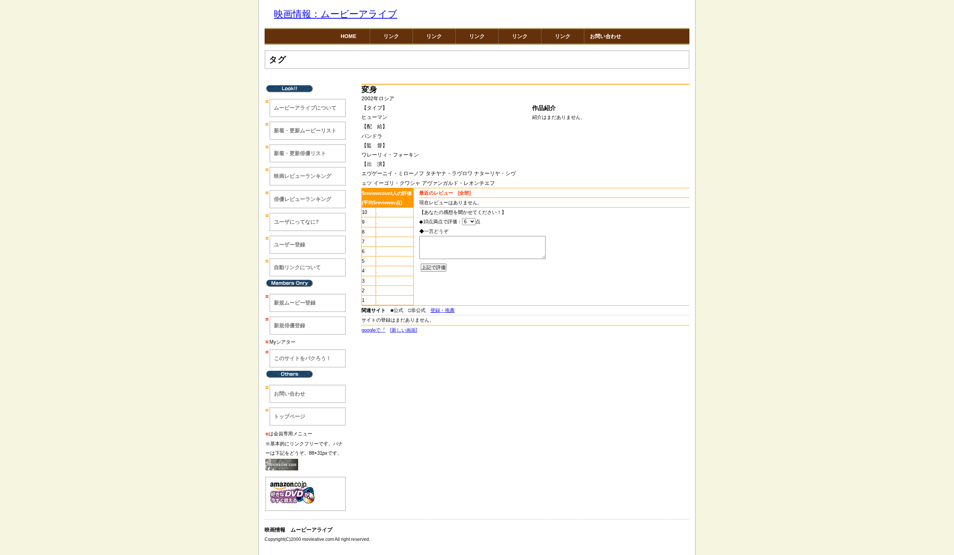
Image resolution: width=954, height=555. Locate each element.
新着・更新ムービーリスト (305, 130)
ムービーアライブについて (305, 108)
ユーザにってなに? (296, 222)
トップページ (289, 416)
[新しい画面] (403, 330)
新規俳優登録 (289, 325)
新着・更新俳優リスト (300, 153)
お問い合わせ (605, 36)
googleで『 (373, 330)
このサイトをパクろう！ (302, 358)
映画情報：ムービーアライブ (335, 14)
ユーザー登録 (289, 244)
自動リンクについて (297, 267)
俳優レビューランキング (302, 199)
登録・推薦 (442, 310)
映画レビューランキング (302, 176)
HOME (348, 36)
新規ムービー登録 (295, 303)
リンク (391, 36)
